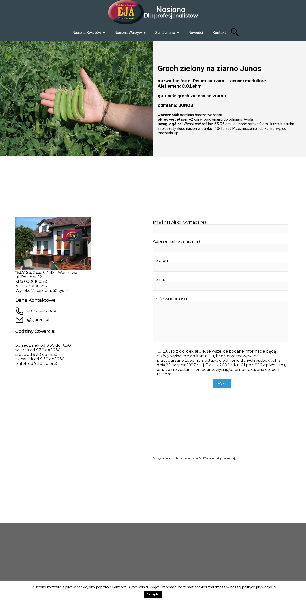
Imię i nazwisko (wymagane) (179, 222)
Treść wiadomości (170, 298)
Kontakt (219, 32)
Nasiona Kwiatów (86, 32)
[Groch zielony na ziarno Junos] (76, 99)
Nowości (195, 32)
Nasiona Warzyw (128, 32)
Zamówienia (165, 32)
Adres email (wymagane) (176, 241)
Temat (159, 279)
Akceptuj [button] (153, 594)
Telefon (160, 260)
